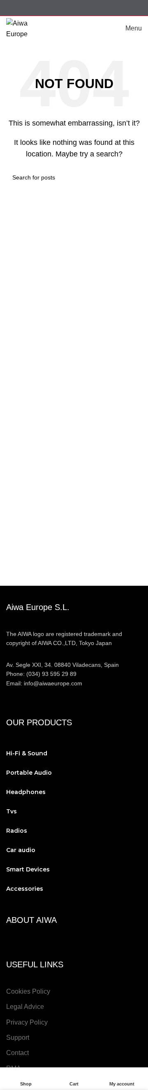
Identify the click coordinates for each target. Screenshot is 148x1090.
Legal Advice (25, 1006)
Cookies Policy (28, 991)
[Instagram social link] (58, 8)
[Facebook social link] (37, 8)
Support (17, 1037)
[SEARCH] (132, 177)
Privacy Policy (27, 1022)
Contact (17, 1052)
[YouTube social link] (69, 8)
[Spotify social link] (100, 8)
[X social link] (48, 8)
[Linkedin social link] (89, 8)
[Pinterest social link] (79, 8)
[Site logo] (26, 27)
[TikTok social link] (110, 8)
